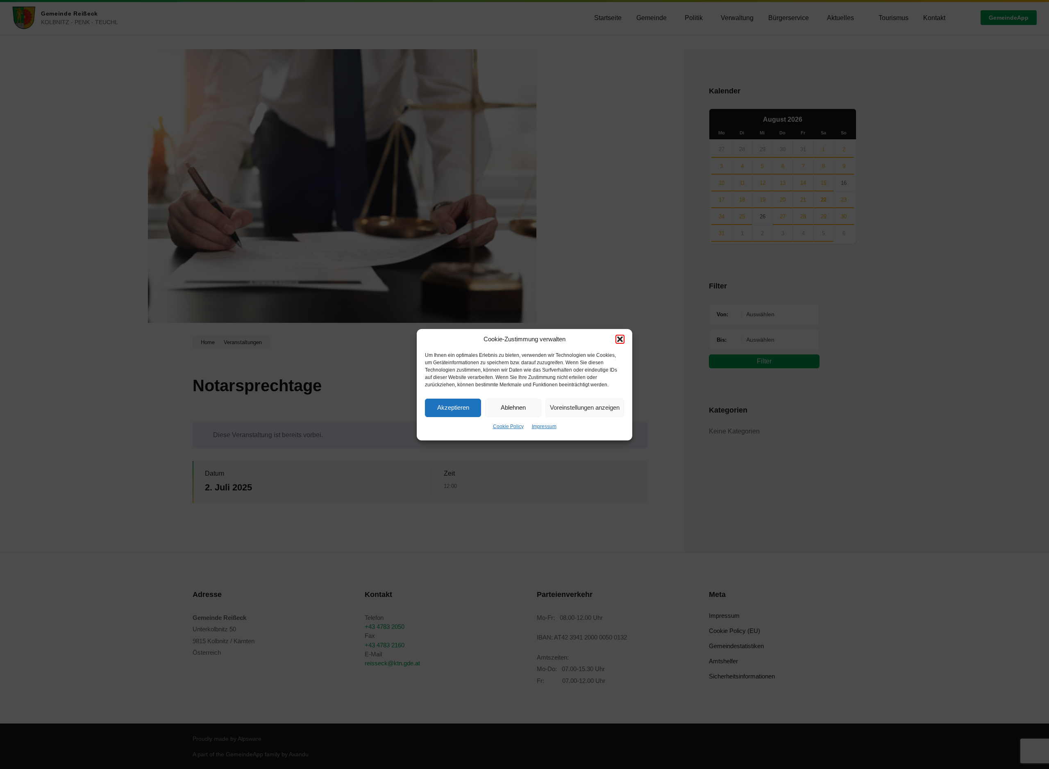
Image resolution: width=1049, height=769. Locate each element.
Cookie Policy (508, 426)
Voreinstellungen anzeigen (585, 407)
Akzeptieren (453, 407)
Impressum (544, 426)
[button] (620, 339)
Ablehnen (513, 407)
